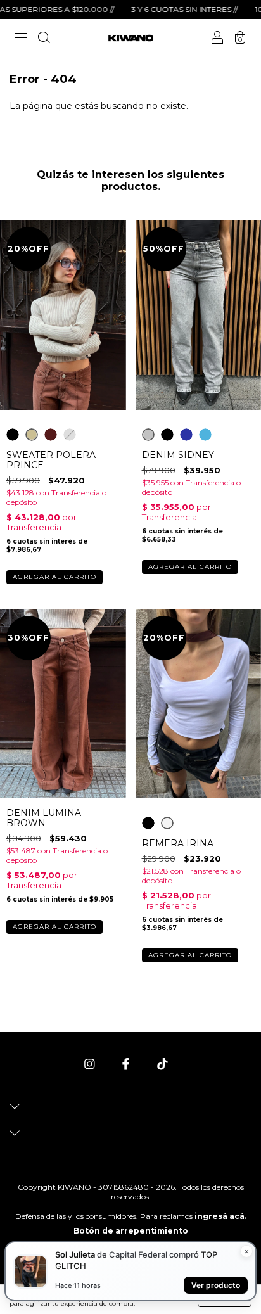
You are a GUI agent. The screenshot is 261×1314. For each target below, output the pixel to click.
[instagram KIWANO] (91, 1063)
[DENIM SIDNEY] (148, 434)
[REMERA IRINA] (148, 823)
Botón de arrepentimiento (130, 1230)
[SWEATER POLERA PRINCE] (12, 434)
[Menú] (21, 39)
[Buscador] (43, 39)
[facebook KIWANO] (127, 1063)
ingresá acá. (220, 1216)
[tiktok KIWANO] (162, 1063)
